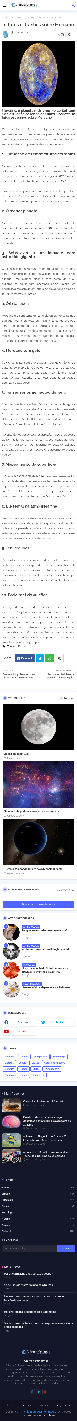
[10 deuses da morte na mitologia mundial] (11, 951)
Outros (36, 1069)
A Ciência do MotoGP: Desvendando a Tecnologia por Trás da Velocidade (46, 1154)
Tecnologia (38, 1075)
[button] (73, 5)
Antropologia (40, 1056)
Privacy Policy (61, 1405)
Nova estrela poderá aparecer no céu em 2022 (32, 811)
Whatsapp (49, 658)
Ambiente (10, 1056)
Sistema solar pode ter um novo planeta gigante (33, 869)
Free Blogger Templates (40, 1415)
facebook (23, 1022)
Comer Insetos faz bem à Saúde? (43, 1101)
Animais (24, 1056)
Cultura (22, 1063)
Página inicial (9, 17)
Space (37, 642)
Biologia (9, 1063)
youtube (23, 1031)
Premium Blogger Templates (38, 1411)
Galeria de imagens (54, 1063)
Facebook (27, 658)
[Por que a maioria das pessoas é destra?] (11, 932)
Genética (9, 1069)
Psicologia (10, 1075)
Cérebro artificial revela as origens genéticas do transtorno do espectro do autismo (47, 1121)
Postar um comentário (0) (38, 904)
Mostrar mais (67, 698)
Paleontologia (51, 1069)
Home (10, 1405)
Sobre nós (25, 1405)
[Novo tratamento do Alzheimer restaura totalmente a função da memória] (11, 970)
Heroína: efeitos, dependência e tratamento (47, 987)
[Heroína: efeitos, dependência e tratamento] (11, 989)
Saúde (24, 1075)
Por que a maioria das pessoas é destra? (44, 930)
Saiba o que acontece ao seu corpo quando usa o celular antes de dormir (38, 1325)
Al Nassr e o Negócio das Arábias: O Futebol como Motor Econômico (44, 1138)
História (23, 1069)
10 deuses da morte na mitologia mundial (45, 949)
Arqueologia (59, 1056)
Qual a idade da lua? (16, 753)
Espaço (23, 17)
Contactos (42, 1405)
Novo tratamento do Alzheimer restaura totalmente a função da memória (45, 970)
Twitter (40, 658)
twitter (59, 1022)
